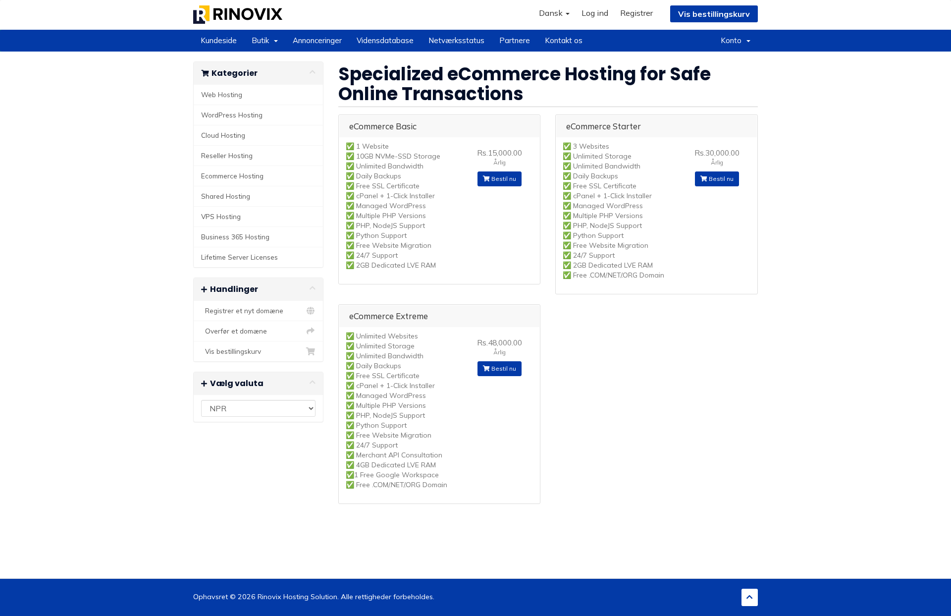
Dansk (552, 13)
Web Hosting (221, 94)
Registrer (636, 13)
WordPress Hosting (232, 115)
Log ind (594, 13)
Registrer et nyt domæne (242, 310)
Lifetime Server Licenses (239, 257)
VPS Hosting (221, 216)
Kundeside (219, 40)
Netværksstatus (456, 40)
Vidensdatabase (385, 40)
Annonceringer (317, 40)
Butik (262, 40)
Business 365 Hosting (235, 236)
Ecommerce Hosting (232, 175)
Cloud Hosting (223, 135)
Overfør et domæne (234, 331)
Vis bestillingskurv (714, 14)
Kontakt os (563, 40)
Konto (733, 40)
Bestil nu (503, 178)
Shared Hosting (225, 196)
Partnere (514, 40)
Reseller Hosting (227, 155)
